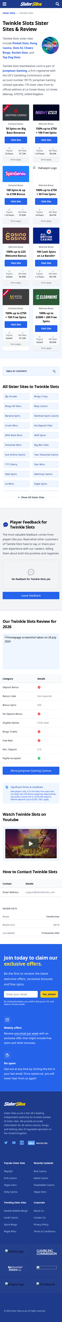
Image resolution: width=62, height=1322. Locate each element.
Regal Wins (10, 1231)
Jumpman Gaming (15, 71)
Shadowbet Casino (44, 1185)
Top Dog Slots (11, 57)
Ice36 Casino (11, 1217)
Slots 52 (18, 48)
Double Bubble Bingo (16, 1210)
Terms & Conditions (44, 1231)
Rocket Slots (20, 52)
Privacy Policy (41, 1224)
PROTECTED (41, 1143)
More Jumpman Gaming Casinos (31, 771)
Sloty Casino (10, 1191)
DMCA (31, 1143)
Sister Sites (9, 13)
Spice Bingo (10, 1224)
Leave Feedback (31, 595)
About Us (39, 1210)
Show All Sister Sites (32, 497)
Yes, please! (49, 994)
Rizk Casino (40, 1171)
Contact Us (40, 1217)
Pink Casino (10, 1178)
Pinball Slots (20, 43)
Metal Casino (41, 1178)
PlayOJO (8, 1171)
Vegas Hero (10, 1185)
